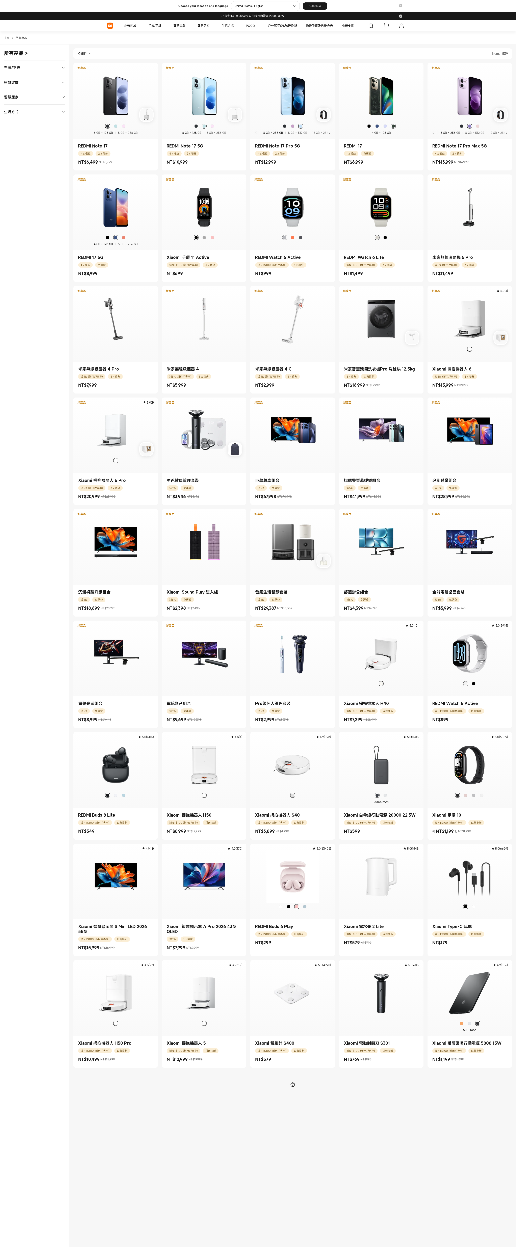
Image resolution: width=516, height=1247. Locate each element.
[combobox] (82, 54)
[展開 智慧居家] (211, 25)
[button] (401, 6)
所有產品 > (16, 53)
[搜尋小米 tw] (370, 25)
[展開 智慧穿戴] (187, 25)
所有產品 (21, 38)
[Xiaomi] (110, 26)
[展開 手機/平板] (163, 25)
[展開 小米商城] (138, 25)
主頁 (7, 38)
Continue (315, 5)
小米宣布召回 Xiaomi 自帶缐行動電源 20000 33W (253, 16)
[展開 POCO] (257, 25)
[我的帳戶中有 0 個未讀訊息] (401, 25)
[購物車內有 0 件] (386, 25)
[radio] (107, 126)
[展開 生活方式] (235, 25)
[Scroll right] (329, 133)
